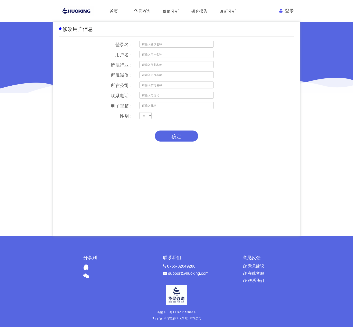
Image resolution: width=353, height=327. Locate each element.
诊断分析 (228, 11)
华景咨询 (142, 11)
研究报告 (199, 11)
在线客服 (255, 273)
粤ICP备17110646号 (182, 312)
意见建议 (255, 266)
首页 (114, 11)
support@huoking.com (188, 273)
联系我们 (255, 280)
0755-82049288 (180, 266)
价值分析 (171, 11)
